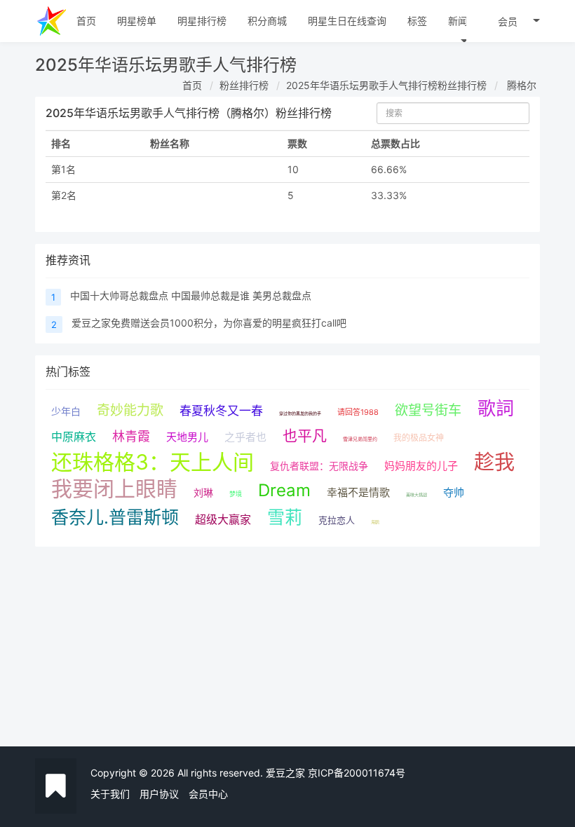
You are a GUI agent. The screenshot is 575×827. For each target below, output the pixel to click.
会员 (508, 21)
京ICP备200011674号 (356, 773)
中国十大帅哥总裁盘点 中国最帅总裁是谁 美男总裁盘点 (190, 295)
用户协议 (159, 794)
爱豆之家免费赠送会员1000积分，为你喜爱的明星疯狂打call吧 (209, 323)
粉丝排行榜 (244, 85)
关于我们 (110, 794)
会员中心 (208, 794)
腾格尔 (521, 85)
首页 (192, 85)
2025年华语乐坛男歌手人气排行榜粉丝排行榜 (386, 85)
